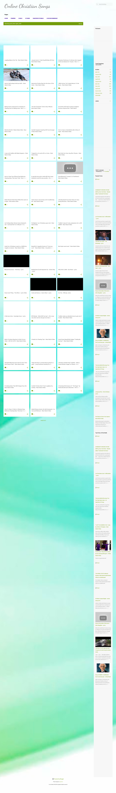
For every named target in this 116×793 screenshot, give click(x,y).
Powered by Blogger (59, 779)
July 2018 (97, 83)
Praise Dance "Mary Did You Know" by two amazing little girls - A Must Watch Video (103, 553)
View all (80, 23)
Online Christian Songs (27, 6)
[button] (27, 65)
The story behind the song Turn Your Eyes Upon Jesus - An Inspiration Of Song (102, 367)
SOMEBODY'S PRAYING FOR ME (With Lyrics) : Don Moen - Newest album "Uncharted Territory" (102, 191)
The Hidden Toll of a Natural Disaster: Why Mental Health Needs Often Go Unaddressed (103, 575)
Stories (27, 18)
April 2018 (97, 88)
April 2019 (97, 79)
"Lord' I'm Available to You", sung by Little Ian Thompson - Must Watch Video (102, 526)
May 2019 (97, 76)
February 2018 (98, 93)
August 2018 (98, 81)
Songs (20, 18)
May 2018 (97, 86)
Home (6, 18)
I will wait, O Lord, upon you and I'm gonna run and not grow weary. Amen (103, 650)
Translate (107, 171)
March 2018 (98, 91)
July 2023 (97, 72)
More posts (43, 420)
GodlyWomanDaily (52, 18)
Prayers (13, 18)
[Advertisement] (14, 35)
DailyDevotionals (38, 18)
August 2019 (98, 74)
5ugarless (61, 781)
